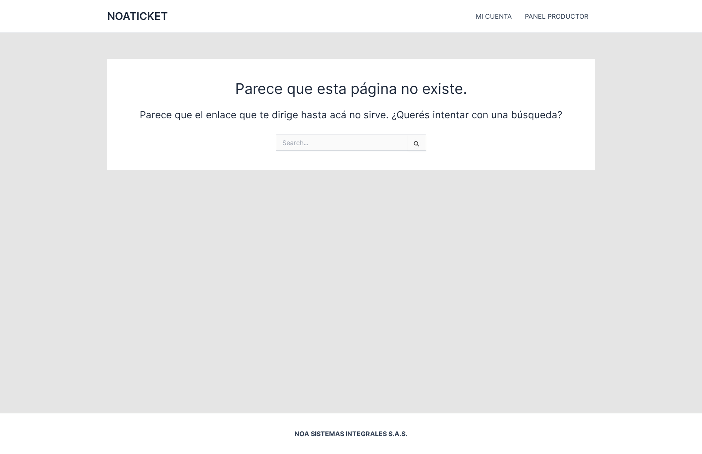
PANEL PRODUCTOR (556, 16)
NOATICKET (137, 16)
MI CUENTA (494, 16)
